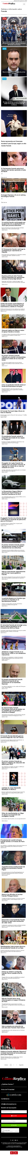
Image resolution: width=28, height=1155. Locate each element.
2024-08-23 (4, 579)
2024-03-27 (4, 769)
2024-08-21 (4, 606)
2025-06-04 (4, 202)
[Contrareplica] (9, 3)
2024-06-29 (3, 742)
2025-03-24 (4, 284)
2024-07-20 (4, 688)
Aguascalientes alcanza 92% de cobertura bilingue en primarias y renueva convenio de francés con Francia (14, 43)
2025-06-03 (4, 230)
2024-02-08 (4, 794)
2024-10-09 (4, 444)
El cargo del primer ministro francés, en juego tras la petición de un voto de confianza (14, 103)
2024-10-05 (4, 472)
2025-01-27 (4, 336)
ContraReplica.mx (20, 1144)
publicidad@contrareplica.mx (14, 1147)
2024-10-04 (4, 499)
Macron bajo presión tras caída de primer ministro (14, 72)
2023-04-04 (4, 1032)
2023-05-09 (4, 875)
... (1, 149)
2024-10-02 (3, 525)
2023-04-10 (4, 979)
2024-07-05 (4, 717)
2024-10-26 (3, 417)
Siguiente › (21, 1065)
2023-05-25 (3, 847)
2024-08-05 (4, 660)
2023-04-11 (3, 952)
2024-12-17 (4, 365)
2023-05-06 (4, 900)
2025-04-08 (4, 257)
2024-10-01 (4, 552)
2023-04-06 (4, 1007)
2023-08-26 (4, 821)
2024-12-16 (4, 392)
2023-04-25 (4, 927)
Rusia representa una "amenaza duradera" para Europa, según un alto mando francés (13, 143)
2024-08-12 (3, 632)
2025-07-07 (4, 177)
